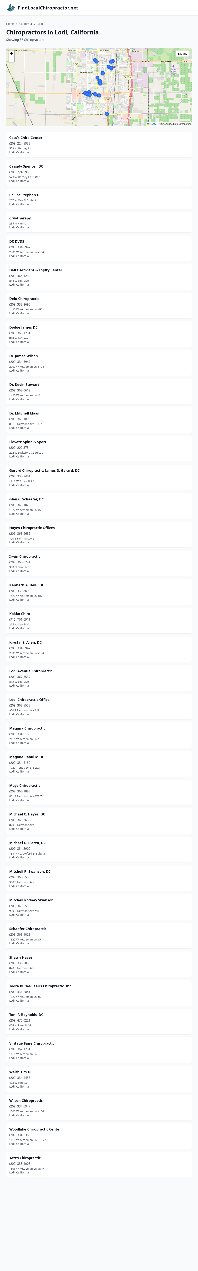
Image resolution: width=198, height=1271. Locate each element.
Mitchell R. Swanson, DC (29, 871)
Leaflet (153, 123)
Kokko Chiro (19, 613)
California (25, 24)
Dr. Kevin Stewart (24, 384)
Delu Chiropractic (24, 298)
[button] (107, 114)
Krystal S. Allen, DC (25, 642)
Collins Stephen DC (25, 195)
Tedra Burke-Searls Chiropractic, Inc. (40, 986)
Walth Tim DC (20, 1072)
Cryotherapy (20, 218)
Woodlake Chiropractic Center (35, 1129)
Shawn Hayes (20, 957)
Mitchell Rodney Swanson (31, 900)
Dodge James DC (23, 327)
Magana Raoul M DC (26, 757)
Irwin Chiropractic (24, 556)
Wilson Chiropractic (26, 1100)
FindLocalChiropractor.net (48, 8)
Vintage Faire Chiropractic (31, 1043)
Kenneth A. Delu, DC (26, 585)
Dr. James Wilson (23, 356)
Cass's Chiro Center (25, 137)
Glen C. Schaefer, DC (26, 499)
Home (10, 24)
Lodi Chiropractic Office (29, 699)
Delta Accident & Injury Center (35, 270)
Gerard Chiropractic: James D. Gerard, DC (44, 470)
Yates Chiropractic (25, 1157)
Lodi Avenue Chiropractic (30, 671)
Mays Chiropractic (24, 785)
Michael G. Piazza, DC (27, 842)
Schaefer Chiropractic (27, 928)
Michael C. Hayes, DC (27, 814)
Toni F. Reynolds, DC (26, 1014)
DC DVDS (16, 241)
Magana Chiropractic (27, 728)
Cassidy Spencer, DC (26, 166)
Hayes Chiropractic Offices (32, 527)
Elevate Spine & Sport (27, 441)
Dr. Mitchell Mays (24, 413)
